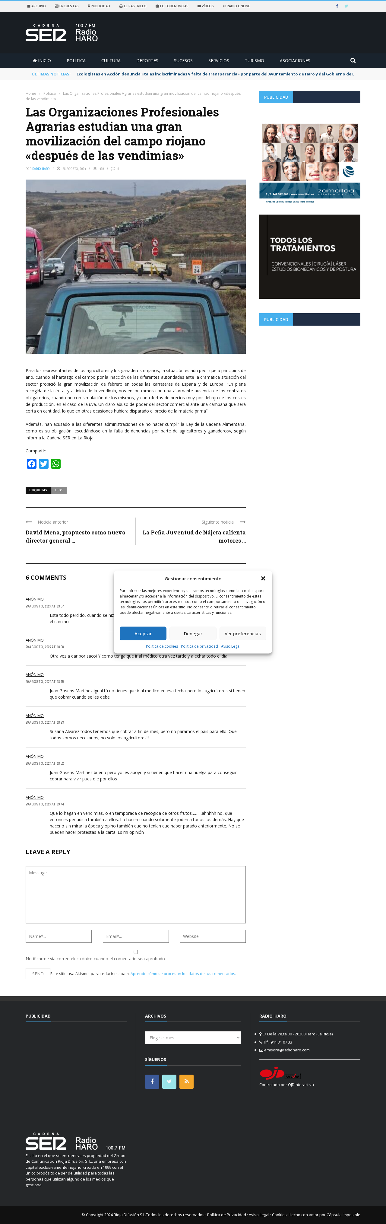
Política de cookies (162, 646)
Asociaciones (295, 60)
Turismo (254, 60)
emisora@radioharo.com (287, 1050)
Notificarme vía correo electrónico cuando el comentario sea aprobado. (96, 958)
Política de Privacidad (226, 1214)
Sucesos (183, 60)
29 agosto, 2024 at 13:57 (45, 606)
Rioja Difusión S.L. (130, 1214)
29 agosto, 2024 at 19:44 (45, 804)
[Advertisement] (309, 372)
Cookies (279, 1214)
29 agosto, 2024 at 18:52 (45, 763)
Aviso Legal (230, 646)
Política (76, 60)
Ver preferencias (243, 633)
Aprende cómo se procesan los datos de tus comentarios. (183, 973)
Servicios (218, 60)
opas (59, 490)
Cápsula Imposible (343, 1214)
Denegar (193, 633)
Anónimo (35, 599)
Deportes (147, 60)
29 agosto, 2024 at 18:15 (45, 681)
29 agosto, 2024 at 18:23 (45, 722)
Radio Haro (41, 169)
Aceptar (143, 633)
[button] (263, 578)
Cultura (111, 60)
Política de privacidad (199, 646)
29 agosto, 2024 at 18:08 (45, 647)
